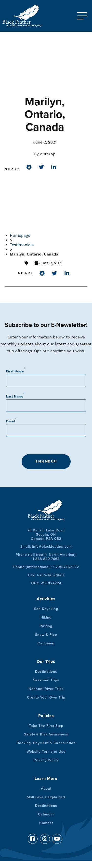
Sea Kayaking (46, 609)
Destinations (46, 672)
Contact (46, 823)
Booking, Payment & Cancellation (46, 743)
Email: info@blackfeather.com (46, 546)
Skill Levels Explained (46, 797)
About (46, 788)
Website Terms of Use (46, 751)
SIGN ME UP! (46, 461)
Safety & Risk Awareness (46, 734)
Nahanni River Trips (46, 689)
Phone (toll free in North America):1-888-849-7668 (46, 557)
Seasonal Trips (46, 680)
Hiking (46, 617)
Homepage (20, 235)
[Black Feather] (27, 16)
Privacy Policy (46, 760)
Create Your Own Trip (46, 697)
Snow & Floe (46, 635)
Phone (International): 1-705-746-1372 (46, 567)
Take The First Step (46, 726)
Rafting (46, 626)
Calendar (46, 814)
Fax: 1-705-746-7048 (46, 575)
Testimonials (22, 244)
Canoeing (46, 643)
